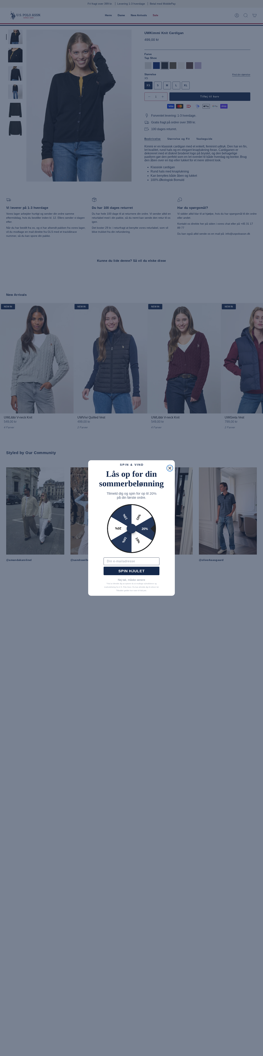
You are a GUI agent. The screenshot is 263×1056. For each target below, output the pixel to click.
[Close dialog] (170, 468)
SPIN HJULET (131, 571)
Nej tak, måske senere (131, 579)
